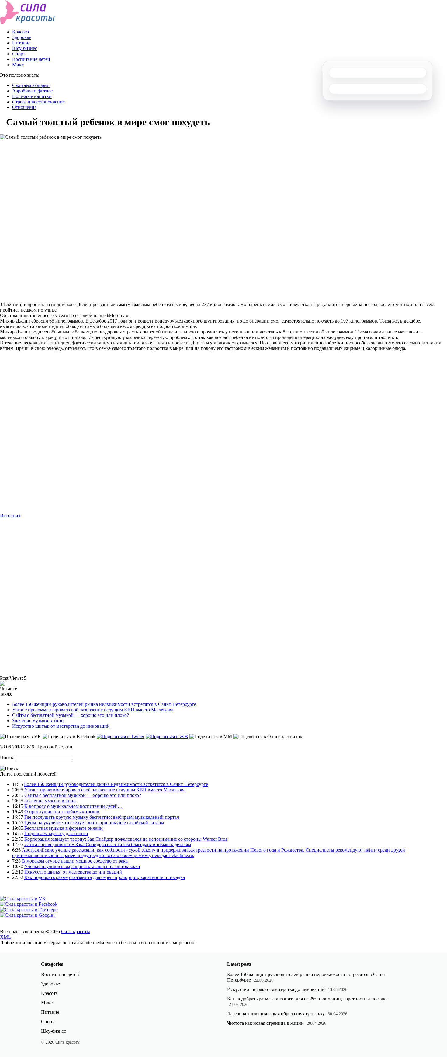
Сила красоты (75, 931)
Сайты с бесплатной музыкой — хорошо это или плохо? (70, 715)
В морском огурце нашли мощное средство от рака (75, 860)
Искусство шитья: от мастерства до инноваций (61, 726)
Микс (18, 64)
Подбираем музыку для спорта (56, 833)
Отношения (24, 107)
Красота (20, 31)
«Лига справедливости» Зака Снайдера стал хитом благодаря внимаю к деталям (107, 844)
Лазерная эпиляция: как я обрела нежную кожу (276, 1013)
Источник (10, 515)
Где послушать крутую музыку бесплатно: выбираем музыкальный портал (101, 817)
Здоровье (21, 37)
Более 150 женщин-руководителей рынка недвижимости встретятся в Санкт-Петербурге (104, 704)
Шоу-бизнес (24, 48)
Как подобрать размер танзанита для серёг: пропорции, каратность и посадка (104, 877)
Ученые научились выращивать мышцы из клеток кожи (82, 866)
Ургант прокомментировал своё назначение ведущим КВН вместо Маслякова (92, 709)
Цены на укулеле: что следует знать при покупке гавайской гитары (94, 822)
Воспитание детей (31, 59)
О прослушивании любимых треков (61, 811)
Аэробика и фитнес (32, 90)
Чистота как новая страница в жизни (265, 1023)
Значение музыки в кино (38, 720)
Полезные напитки (32, 96)
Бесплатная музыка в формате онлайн (63, 828)
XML (5, 937)
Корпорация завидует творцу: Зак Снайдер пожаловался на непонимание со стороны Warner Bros (125, 839)
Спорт (18, 53)
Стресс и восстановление (38, 101)
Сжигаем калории (31, 85)
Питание (21, 42)
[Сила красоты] (27, 22)
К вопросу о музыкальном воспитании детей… (73, 806)
